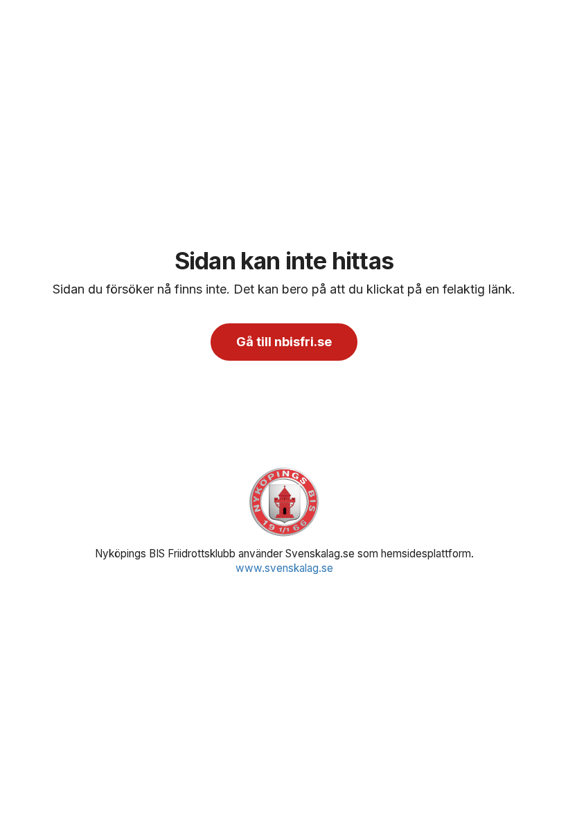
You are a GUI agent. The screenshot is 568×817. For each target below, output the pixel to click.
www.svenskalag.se (284, 568)
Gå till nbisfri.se (284, 341)
